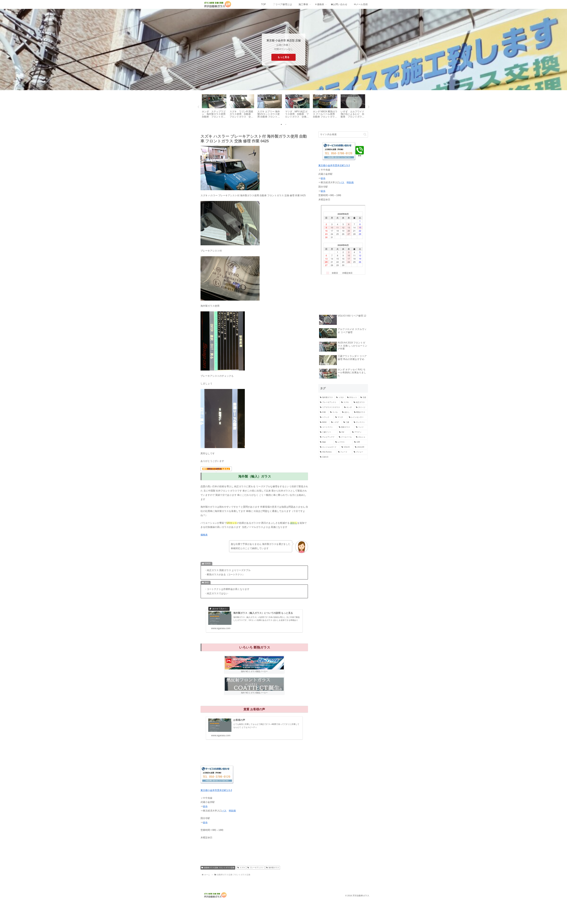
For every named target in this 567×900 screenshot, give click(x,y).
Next (368, 107)
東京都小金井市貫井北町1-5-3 (216, 790)
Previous (198, 107)
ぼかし (293, 523)
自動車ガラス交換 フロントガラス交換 (219, 868)
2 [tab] (285, 124)
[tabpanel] (214, 106)
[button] (365, 134)
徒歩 (205, 806)
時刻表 (232, 810)
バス (224, 810)
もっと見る (283, 57)
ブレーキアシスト (257, 868)
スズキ (242, 868)
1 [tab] (281, 124)
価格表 (204, 534)
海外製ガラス (273, 868)
